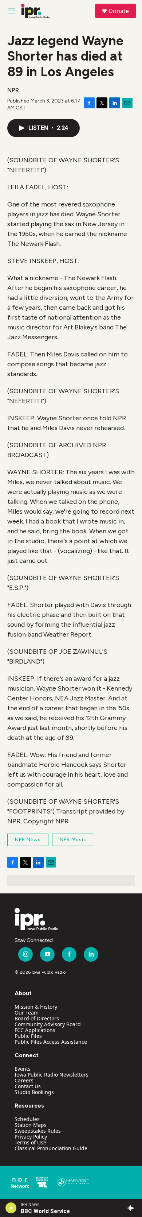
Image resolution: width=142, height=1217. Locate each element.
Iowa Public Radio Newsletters (51, 1074)
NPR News (28, 840)
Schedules (27, 1119)
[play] (11, 1208)
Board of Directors (37, 1018)
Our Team (27, 1012)
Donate (119, 11)
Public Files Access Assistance (51, 1041)
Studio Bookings (34, 1092)
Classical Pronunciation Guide (51, 1148)
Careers (24, 1080)
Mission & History (36, 1006)
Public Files (28, 1035)
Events (23, 1068)
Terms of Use (30, 1142)
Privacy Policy (31, 1136)
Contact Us (28, 1086)
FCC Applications (35, 1030)
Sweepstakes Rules (38, 1130)
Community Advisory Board (48, 1024)
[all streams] (132, 1208)
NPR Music (73, 840)
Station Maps (31, 1124)
